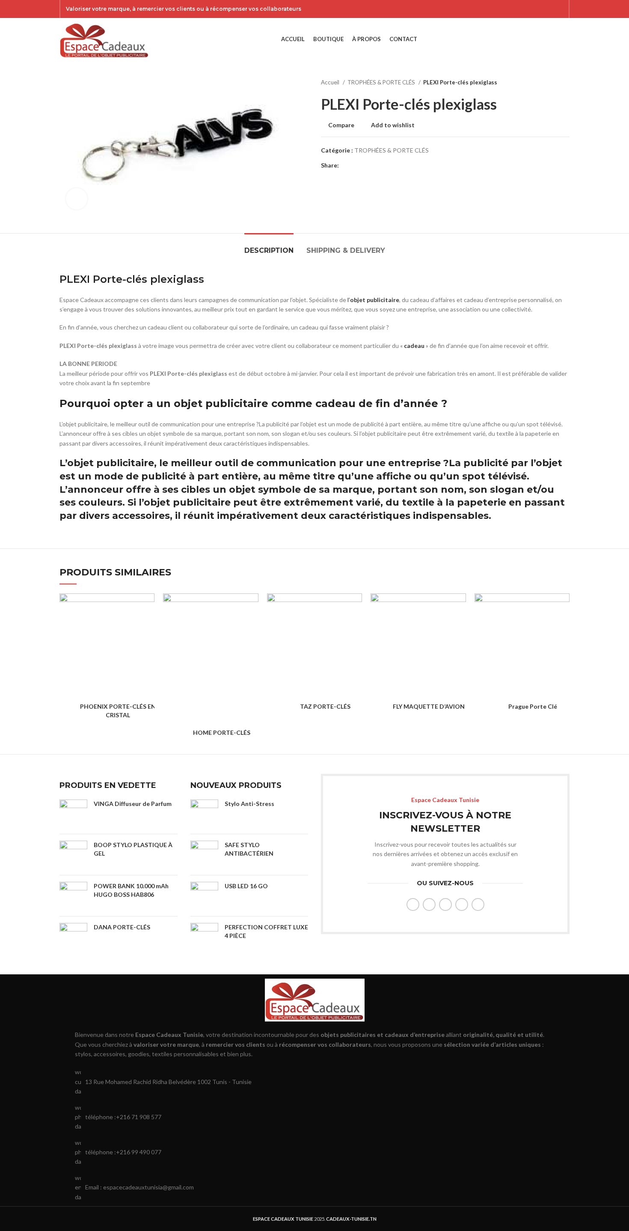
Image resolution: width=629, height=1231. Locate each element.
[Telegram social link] (385, 165)
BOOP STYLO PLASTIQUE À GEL (133, 849)
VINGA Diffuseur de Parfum (133, 803)
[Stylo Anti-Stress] (204, 813)
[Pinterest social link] (558, 9)
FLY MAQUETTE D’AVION (429, 706)
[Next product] (565, 82)
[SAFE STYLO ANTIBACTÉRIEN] (204, 855)
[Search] (551, 39)
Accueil (331, 82)
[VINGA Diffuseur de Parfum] (73, 813)
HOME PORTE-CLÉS (221, 732)
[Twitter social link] (525, 9)
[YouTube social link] (547, 9)
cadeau (413, 345)
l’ (348, 299)
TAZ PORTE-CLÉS (325, 706)
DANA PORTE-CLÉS (122, 927)
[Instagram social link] (536, 9)
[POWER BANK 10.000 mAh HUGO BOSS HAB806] (73, 896)
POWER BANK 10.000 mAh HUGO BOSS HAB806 (131, 890)
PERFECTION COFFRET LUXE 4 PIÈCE (266, 931)
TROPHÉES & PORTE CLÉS (381, 82)
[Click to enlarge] (76, 199)
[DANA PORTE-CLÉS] (73, 934)
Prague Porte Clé (532, 706)
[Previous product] (548, 82)
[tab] (269, 246)
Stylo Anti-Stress (249, 803)
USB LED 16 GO (246, 886)
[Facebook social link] (514, 9)
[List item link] (314, 1117)
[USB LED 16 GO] (204, 896)
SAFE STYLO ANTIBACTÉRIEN (249, 849)
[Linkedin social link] (375, 165)
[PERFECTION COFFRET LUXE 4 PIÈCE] (204, 937)
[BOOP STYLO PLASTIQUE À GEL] (73, 855)
